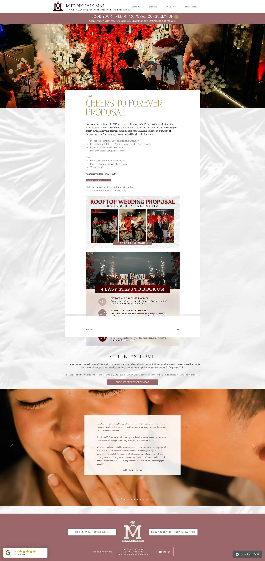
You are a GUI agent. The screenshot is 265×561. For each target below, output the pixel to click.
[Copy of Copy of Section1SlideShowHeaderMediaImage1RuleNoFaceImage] (124, 499)
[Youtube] (160, 552)
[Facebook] (156, 552)
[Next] (253, 447)
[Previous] (11, 447)
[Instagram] (164, 552)
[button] (152, 7)
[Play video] (133, 222)
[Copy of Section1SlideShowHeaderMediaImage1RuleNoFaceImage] (121, 499)
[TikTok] (168, 552)
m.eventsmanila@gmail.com (133, 554)
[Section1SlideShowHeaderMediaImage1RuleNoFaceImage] (117, 499)
